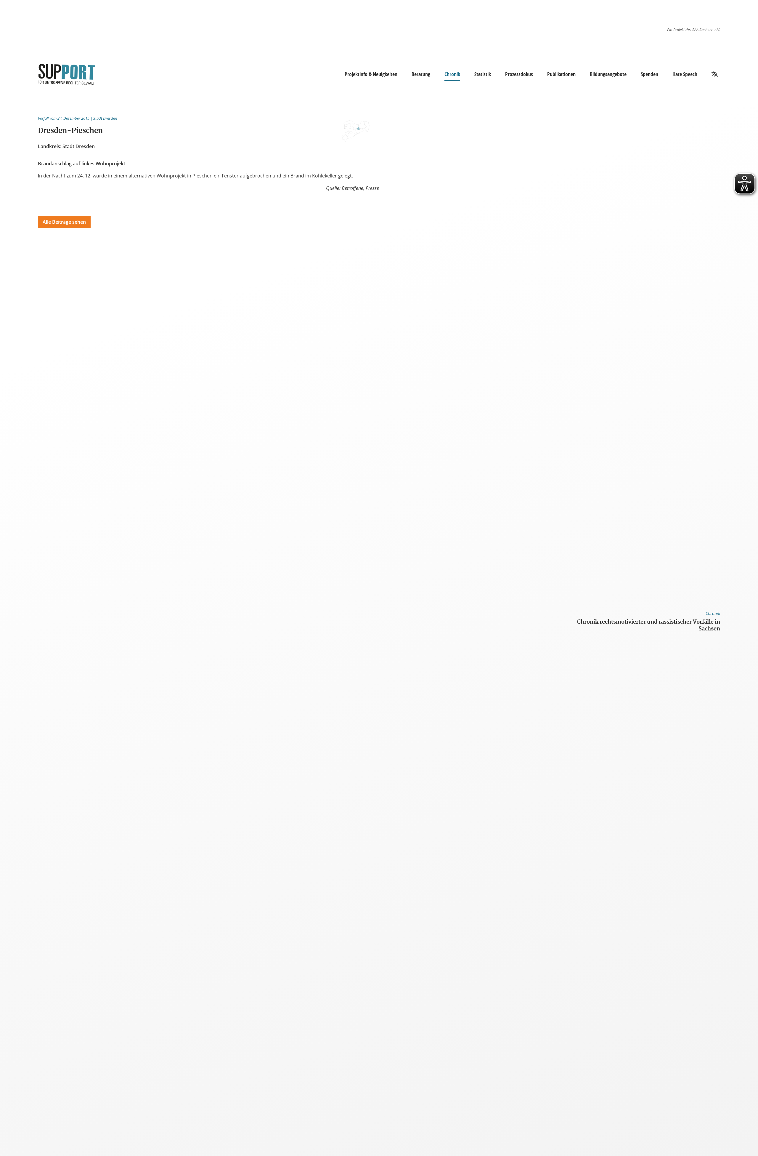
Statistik (482, 74)
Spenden (649, 74)
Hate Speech (684, 74)
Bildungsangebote (608, 74)
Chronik (452, 74)
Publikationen (561, 74)
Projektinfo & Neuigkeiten (371, 74)
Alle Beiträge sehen (64, 222)
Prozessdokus (519, 74)
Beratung (421, 74)
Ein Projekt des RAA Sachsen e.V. (693, 29)
